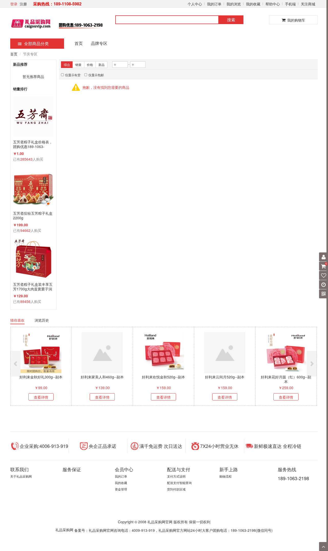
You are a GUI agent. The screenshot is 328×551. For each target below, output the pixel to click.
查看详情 (41, 397)
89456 (25, 301)
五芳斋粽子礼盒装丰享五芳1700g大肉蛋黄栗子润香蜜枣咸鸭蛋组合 (33, 286)
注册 (23, 3)
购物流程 (225, 476)
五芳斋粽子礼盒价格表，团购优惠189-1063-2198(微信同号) (33, 144)
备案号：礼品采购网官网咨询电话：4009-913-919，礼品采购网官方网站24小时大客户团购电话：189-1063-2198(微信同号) (173, 530)
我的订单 (214, 3)
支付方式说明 (176, 476)
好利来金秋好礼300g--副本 (41, 376)
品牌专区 (99, 43)
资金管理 (121, 489)
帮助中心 (272, 3)
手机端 (290, 3)
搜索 (231, 20)
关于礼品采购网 (21, 476)
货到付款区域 (176, 489)
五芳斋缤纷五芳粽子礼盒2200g (33, 215)
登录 (13, 3)
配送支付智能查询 (179, 482)
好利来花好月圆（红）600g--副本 (286, 379)
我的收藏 (253, 3)
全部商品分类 (36, 43)
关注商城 (308, 3)
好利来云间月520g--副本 (224, 376)
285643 (26, 159)
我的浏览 (234, 3)
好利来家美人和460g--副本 (102, 376)
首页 (79, 43)
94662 (25, 230)
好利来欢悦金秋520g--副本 (163, 376)
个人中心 (195, 3)
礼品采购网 (64, 529)
